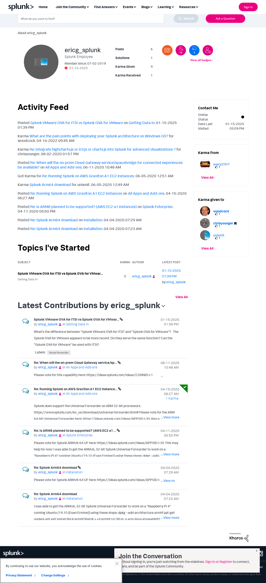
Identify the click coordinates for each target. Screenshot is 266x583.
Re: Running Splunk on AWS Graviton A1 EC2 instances (88, 175)
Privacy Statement (19, 575)
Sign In (248, 7)
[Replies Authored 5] (194, 50)
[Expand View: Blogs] (151, 6)
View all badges (200, 60)
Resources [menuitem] (187, 7)
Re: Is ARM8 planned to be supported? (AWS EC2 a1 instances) (83, 206)
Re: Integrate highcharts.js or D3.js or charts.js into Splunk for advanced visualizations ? (103, 149)
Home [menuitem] (43, 7)
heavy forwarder (59, 352)
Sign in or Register (218, 562)
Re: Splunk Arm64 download (54, 220)
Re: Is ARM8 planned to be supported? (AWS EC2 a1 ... (75, 430)
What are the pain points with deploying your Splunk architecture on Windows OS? (99, 136)
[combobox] (108, 18)
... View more (170, 343)
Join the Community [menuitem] (71, 7)
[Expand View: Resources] (197, 6)
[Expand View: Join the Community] (88, 6)
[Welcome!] (208, 50)
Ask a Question (225, 18)
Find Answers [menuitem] (104, 7)
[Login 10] (181, 50)
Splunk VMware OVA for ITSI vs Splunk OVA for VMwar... (60, 273)
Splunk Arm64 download (50, 184)
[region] (61, 570)
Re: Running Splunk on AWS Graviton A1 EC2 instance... (76, 389)
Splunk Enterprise (157, 206)
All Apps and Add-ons (63, 167)
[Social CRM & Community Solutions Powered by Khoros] (239, 537)
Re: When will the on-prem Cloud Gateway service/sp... (76, 362)
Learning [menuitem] (164, 7)
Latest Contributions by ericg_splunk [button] (89, 305)
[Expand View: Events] (135, 6)
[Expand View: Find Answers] (116, 6)
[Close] (117, 563)
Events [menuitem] (128, 7)
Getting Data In (142, 122)
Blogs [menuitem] (145, 7)
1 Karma (172, 398)
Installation (93, 220)
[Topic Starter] (167, 50)
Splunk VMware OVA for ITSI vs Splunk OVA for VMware (76, 122)
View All (181, 297)
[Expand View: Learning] (173, 6)
